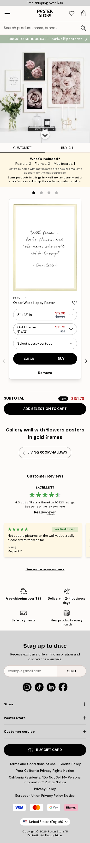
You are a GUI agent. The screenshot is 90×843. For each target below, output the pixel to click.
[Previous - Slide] (4, 360)
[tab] (72, 13)
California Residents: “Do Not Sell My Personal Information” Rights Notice (45, 779)
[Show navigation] (7, 13)
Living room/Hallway (47, 452)
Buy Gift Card (49, 750)
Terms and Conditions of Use (32, 764)
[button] (45, 134)
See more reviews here (45, 569)
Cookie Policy (70, 764)
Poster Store (56, 831)
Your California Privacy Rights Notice (45, 770)
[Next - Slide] (86, 360)
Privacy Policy (45, 789)
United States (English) (46, 822)
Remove (45, 373)
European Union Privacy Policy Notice (45, 795)
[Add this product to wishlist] (74, 303)
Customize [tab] (22, 148)
